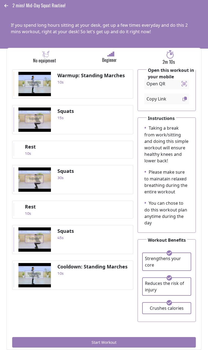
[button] (6, 6)
